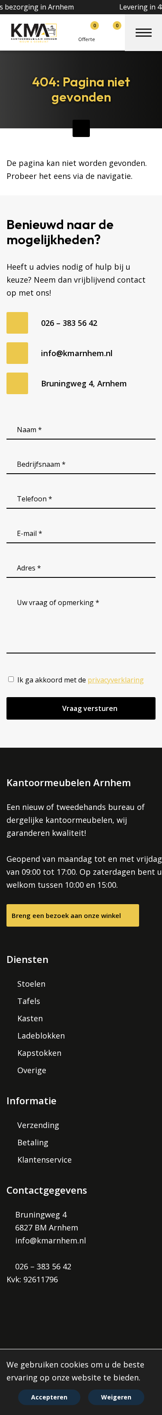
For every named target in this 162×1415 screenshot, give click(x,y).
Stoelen (31, 983)
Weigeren (116, 1397)
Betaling (32, 1142)
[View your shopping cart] (106, 29)
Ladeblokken (41, 1035)
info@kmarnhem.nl (77, 353)
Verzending (38, 1125)
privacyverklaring (116, 680)
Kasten (30, 1018)
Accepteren (49, 1397)
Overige (31, 1070)
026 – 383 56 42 (69, 323)
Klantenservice (44, 1159)
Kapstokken (39, 1053)
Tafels (28, 1001)
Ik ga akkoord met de (80, 680)
